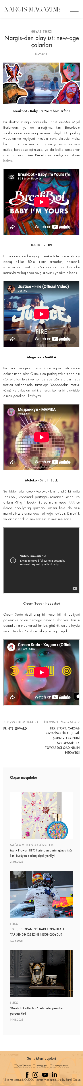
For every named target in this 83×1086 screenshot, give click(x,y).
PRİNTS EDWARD (15, 728)
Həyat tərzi (41, 31)
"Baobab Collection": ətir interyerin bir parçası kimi (36, 1011)
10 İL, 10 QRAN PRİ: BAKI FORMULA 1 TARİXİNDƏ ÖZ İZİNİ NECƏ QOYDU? (37, 932)
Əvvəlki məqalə (22, 722)
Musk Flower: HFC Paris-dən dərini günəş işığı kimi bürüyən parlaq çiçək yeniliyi (41, 853)
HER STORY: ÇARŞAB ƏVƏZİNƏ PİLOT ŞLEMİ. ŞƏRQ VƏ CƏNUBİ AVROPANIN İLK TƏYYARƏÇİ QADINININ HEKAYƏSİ (62, 740)
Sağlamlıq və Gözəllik (32, 845)
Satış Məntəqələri (41, 1058)
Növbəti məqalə (60, 722)
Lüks (14, 924)
